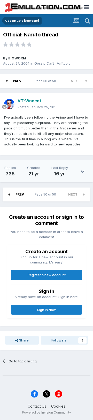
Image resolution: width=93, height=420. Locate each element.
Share (23, 340)
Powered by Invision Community (46, 412)
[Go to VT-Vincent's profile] (9, 104)
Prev (17, 81)
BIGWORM (17, 58)
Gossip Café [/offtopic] (53, 63)
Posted (38, 107)
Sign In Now (46, 310)
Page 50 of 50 (46, 81)
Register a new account (47, 275)
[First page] (6, 81)
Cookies (58, 406)
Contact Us (37, 406)
